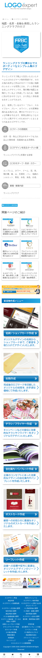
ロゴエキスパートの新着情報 (21, 643)
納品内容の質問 (11, 614)
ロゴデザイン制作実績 (10, 205)
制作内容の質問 (11, 611)
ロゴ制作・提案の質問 (31, 611)
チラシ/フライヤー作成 (11, 627)
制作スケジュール (31, 598)
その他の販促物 (11, 632)
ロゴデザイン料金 (11, 598)
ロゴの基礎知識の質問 (11, 616)
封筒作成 (31, 624)
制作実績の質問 (31, 614)
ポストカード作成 (11, 629)
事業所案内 (11, 635)
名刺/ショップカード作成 (10, 624)
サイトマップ (11, 640)
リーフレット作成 (31, 629)
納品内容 (11, 600)
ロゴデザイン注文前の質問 (11, 608)
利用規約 (11, 638)
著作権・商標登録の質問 (31, 619)
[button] (38, 413)
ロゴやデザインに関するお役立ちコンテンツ (31, 604)
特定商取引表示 (31, 635)
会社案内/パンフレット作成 (31, 627)
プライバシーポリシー (31, 638)
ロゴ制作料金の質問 (31, 608)
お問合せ (31, 640)
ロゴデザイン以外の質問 (31, 616)
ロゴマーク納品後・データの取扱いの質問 (11, 620)
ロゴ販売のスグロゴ (31, 632)
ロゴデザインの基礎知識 (11, 603)
